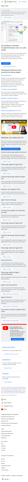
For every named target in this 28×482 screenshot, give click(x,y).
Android (2, 459)
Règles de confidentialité (17, 475)
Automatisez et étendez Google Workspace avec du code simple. (13, 48)
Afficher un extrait (7, 161)
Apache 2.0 (17, 390)
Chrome (3, 461)
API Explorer (3, 437)
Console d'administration (6, 431)
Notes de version (8, 347)
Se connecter (6, 63)
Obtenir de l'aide (8, 368)
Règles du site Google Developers (15, 391)
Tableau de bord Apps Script (7, 433)
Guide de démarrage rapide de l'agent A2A (13, 178)
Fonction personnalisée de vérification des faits (13, 211)
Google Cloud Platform (6, 465)
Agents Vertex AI (6, 297)
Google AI (3, 467)
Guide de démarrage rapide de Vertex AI (14, 152)
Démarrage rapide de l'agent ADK (11, 164)
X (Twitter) (3, 448)
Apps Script (4, 6)
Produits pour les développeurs (7, 418)
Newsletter (3, 446)
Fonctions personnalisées (9, 89)
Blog (2, 443)
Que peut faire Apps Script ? (9, 66)
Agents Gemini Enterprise (9, 285)
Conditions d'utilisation (6, 425)
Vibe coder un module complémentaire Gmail (13, 310)
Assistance (6, 360)
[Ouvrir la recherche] (20, 1)
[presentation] (14, 71)
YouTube (3, 450)
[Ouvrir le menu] (2, 1)
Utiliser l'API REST (8, 382)
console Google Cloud (5, 435)
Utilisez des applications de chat (11, 110)
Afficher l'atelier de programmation (11, 294)
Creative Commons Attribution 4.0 (12, 388)
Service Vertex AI (6, 260)
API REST (5, 374)
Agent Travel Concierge (8, 200)
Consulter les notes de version (11, 354)
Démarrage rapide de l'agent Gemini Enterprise (10, 273)
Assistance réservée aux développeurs (9, 423)
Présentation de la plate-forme (7, 416)
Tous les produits (4, 470)
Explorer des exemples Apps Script (11, 149)
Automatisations (6, 75)
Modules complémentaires (9, 98)
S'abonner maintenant (18, 339)
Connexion (24, 1)
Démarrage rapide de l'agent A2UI (11, 248)
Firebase (3, 463)
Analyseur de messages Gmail (10, 189)
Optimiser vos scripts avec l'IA (12, 138)
